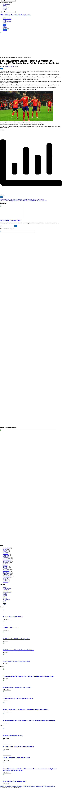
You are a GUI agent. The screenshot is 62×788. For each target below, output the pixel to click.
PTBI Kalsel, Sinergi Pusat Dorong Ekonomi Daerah (18, 698)
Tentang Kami (8, 786)
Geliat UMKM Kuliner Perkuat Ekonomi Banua (16, 757)
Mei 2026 (5, 551)
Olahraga (5, 30)
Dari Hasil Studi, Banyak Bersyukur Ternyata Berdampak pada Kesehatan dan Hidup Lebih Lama (23, 200)
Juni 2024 (5, 579)
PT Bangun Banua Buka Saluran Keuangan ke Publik (18, 746)
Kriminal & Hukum (7, 19)
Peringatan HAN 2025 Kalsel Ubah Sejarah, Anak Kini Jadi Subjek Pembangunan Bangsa (29, 720)
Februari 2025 (6, 569)
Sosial (4, 22)
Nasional (5, 27)
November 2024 (7, 573)
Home (4, 17)
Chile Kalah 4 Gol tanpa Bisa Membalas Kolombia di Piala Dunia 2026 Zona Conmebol (22, 199)
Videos (4, 603)
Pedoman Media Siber (17, 786)
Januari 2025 (6, 571)
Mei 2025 (5, 566)
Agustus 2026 (6, 548)
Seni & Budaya (6, 4)
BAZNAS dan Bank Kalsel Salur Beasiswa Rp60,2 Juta (18, 650)
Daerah (4, 26)
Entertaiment (6, 7)
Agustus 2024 (6, 577)
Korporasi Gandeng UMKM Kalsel (13, 617)
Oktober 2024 (6, 574)
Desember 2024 (6, 572)
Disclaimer (38, 786)
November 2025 (7, 558)
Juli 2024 (5, 578)
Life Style (5, 9)
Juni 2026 (5, 550)
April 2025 (5, 567)
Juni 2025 (5, 565)
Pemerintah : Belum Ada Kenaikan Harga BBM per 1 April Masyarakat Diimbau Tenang (28, 676)
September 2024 (7, 575)
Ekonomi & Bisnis (7, 21)
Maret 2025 (5, 568)
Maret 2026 (5, 554)
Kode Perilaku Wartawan (29, 786)
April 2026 (5, 552)
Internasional (6, 28)
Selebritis (5, 8)
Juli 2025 (5, 563)
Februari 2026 (6, 555)
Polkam (4, 20)
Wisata (4, 5)
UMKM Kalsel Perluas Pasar (10, 220)
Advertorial (5, 23)
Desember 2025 (6, 557)
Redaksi (2, 786)
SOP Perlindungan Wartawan (48, 786)
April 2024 (5, 582)
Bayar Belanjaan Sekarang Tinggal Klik (14, 781)
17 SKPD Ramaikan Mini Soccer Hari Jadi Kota (16, 639)
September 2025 (7, 561)
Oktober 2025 (6, 560)
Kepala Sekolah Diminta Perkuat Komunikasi (16, 661)
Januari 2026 (6, 556)
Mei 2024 (5, 580)
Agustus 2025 (6, 562)
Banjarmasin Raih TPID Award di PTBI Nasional (17, 687)
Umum (4, 25)
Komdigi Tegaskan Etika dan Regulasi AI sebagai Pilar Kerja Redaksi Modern (25, 709)
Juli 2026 (5, 549)
